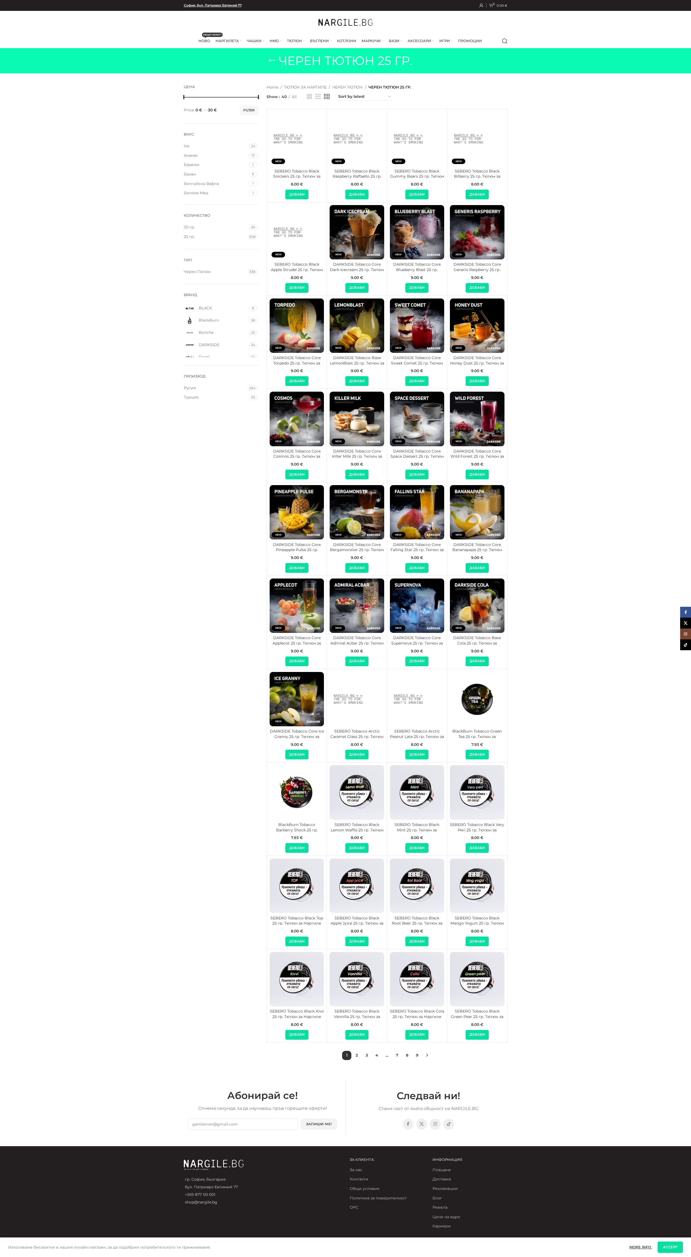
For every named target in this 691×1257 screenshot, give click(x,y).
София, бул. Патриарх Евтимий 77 (213, 5)
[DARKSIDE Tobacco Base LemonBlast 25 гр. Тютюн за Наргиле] (357, 325)
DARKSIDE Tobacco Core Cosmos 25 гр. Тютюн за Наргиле (297, 456)
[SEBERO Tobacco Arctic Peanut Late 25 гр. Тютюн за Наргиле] (417, 699)
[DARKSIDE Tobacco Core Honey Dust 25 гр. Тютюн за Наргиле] (477, 325)
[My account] (481, 5)
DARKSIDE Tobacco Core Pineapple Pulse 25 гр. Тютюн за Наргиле (297, 550)
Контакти (359, 1179)
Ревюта (440, 1207)
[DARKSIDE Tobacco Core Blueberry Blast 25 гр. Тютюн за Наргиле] (417, 232)
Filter (249, 110)
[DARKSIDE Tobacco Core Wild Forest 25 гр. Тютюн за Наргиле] (477, 419)
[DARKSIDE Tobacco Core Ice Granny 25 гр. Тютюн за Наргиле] (297, 699)
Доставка (442, 1179)
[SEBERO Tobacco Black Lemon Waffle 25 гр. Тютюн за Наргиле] (357, 792)
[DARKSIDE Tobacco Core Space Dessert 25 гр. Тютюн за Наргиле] (417, 419)
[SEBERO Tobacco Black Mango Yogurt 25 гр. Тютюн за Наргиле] (477, 886)
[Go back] (272, 60)
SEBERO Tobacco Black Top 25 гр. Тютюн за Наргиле (296, 921)
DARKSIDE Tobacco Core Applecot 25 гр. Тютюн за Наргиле (297, 643)
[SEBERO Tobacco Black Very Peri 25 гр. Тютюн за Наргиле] (477, 792)
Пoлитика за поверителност (378, 1198)
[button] (296, 194)
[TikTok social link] (448, 1124)
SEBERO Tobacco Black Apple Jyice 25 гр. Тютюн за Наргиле (357, 923)
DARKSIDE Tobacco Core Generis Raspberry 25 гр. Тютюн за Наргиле (477, 269)
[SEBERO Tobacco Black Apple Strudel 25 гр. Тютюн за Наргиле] (297, 232)
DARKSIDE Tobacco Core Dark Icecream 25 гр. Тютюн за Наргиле (357, 269)
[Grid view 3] (318, 96)
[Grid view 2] (309, 96)
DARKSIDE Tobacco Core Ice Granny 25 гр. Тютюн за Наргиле (297, 736)
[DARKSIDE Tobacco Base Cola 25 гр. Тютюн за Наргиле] (477, 606)
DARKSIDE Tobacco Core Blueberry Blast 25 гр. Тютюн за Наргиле (417, 269)
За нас (356, 1169)
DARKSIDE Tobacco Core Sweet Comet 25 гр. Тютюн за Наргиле (417, 363)
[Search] (504, 41)
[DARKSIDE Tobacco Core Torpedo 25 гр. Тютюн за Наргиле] (297, 325)
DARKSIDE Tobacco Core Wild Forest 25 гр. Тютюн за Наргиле (477, 456)
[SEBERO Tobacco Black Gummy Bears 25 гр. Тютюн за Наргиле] (417, 139)
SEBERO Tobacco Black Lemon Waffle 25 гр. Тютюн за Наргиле (357, 830)
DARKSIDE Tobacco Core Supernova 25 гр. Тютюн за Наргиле (417, 643)
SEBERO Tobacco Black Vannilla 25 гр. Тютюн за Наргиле (357, 1016)
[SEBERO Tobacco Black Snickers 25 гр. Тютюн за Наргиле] (297, 139)
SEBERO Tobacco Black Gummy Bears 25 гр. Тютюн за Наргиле (417, 176)
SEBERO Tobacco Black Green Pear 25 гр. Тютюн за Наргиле (477, 1016)
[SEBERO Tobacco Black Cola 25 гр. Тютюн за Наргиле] (417, 979)
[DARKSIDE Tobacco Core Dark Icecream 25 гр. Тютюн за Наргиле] (357, 232)
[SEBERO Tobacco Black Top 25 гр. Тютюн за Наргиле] (297, 886)
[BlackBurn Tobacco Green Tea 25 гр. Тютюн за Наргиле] (477, 699)
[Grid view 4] (327, 96)
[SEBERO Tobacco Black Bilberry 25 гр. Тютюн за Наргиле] (477, 139)
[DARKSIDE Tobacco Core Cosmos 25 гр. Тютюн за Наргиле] (297, 419)
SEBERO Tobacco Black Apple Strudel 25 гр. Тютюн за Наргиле (297, 269)
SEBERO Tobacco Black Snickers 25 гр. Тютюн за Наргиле (296, 176)
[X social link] (421, 1124)
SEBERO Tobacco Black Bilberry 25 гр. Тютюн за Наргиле (477, 176)
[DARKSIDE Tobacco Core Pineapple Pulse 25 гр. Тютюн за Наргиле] (297, 512)
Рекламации (445, 1188)
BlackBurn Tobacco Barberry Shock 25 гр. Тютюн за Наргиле (297, 830)
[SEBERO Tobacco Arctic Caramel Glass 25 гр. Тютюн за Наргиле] (357, 699)
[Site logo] (345, 22)
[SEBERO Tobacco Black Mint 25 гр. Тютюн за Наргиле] (417, 792)
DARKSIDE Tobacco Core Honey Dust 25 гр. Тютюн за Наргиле (477, 363)
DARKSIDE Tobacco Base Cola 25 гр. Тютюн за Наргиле (477, 643)
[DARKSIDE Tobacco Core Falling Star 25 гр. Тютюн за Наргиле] (417, 512)
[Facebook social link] (408, 1124)
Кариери (442, 1226)
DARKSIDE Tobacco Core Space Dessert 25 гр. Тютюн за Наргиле (417, 456)
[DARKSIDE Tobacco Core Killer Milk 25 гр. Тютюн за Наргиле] (357, 419)
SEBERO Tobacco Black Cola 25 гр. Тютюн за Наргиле (417, 1014)
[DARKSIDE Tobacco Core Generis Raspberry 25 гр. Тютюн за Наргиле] (477, 232)
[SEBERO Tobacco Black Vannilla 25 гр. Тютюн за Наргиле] (357, 979)
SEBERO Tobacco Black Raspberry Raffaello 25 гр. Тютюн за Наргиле (357, 176)
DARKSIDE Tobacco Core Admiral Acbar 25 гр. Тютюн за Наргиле (357, 643)
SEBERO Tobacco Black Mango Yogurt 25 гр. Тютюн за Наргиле (477, 923)
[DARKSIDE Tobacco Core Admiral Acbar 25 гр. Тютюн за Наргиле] (357, 606)
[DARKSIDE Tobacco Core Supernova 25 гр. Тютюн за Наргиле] (417, 606)
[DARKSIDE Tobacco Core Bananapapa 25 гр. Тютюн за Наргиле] (477, 512)
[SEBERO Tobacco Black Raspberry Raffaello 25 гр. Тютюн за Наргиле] (357, 139)
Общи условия (364, 1188)
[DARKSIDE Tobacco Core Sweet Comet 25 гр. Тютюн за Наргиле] (417, 325)
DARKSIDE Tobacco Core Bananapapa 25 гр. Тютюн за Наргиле (477, 550)
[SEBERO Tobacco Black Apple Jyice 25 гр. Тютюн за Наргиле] (357, 886)
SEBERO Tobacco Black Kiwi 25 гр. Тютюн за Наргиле (297, 1014)
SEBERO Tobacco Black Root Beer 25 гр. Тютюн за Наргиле (417, 923)
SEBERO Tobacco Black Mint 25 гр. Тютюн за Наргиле (417, 830)
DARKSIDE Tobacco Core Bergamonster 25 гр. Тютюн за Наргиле (357, 550)
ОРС (354, 1207)
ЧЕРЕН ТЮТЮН (347, 87)
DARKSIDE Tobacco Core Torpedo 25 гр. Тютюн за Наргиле (297, 363)
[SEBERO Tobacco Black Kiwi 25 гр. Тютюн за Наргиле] (297, 979)
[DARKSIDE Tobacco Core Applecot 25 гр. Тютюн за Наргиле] (297, 606)
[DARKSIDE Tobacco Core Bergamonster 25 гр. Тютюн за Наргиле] (357, 512)
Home (272, 87)
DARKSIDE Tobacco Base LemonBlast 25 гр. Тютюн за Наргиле (357, 363)
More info (640, 1247)
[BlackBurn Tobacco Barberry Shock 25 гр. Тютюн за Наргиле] (297, 792)
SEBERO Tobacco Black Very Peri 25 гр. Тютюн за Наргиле (477, 830)
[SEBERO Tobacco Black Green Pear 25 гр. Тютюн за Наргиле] (477, 979)
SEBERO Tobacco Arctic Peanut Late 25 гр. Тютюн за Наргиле (417, 736)
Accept (670, 1247)
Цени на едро (446, 1216)
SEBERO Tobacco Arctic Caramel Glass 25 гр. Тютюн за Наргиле (356, 736)
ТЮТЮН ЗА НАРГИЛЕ (305, 87)
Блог (437, 1198)
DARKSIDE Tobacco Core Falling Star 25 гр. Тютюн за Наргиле (417, 550)
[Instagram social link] (435, 1124)
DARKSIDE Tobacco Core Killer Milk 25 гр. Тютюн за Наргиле (357, 456)
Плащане (442, 1169)
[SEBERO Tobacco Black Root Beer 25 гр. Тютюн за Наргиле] (417, 886)
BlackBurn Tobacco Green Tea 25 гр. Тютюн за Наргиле (477, 736)
